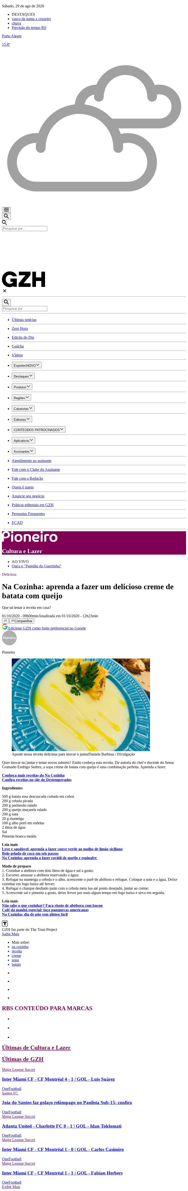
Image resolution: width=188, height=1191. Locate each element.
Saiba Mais (10, 934)
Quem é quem (23, 487)
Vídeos (17, 355)
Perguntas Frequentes (28, 514)
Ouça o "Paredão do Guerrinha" (36, 566)
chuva (16, 23)
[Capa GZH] (94, 239)
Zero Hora (20, 328)
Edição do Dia (23, 337)
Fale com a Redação (27, 478)
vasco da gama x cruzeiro (31, 19)
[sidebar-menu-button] (6, 210)
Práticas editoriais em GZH (33, 505)
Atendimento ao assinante (31, 461)
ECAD (17, 522)
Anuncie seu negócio (28, 496)
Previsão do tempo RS (29, 28)
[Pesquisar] (6, 302)
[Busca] (6, 216)
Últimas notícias (24, 320)
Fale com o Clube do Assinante (36, 469)
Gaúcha (18, 346)
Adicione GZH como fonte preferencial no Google (47, 628)
